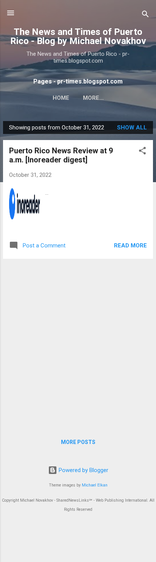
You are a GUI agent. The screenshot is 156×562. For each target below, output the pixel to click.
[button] (142, 152)
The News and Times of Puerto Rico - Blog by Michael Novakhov (78, 36)
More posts (78, 442)
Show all (132, 127)
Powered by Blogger (82, 470)
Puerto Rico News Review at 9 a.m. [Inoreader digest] (61, 155)
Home (61, 97)
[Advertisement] (78, 343)
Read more (130, 245)
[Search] (145, 15)
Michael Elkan (95, 485)
